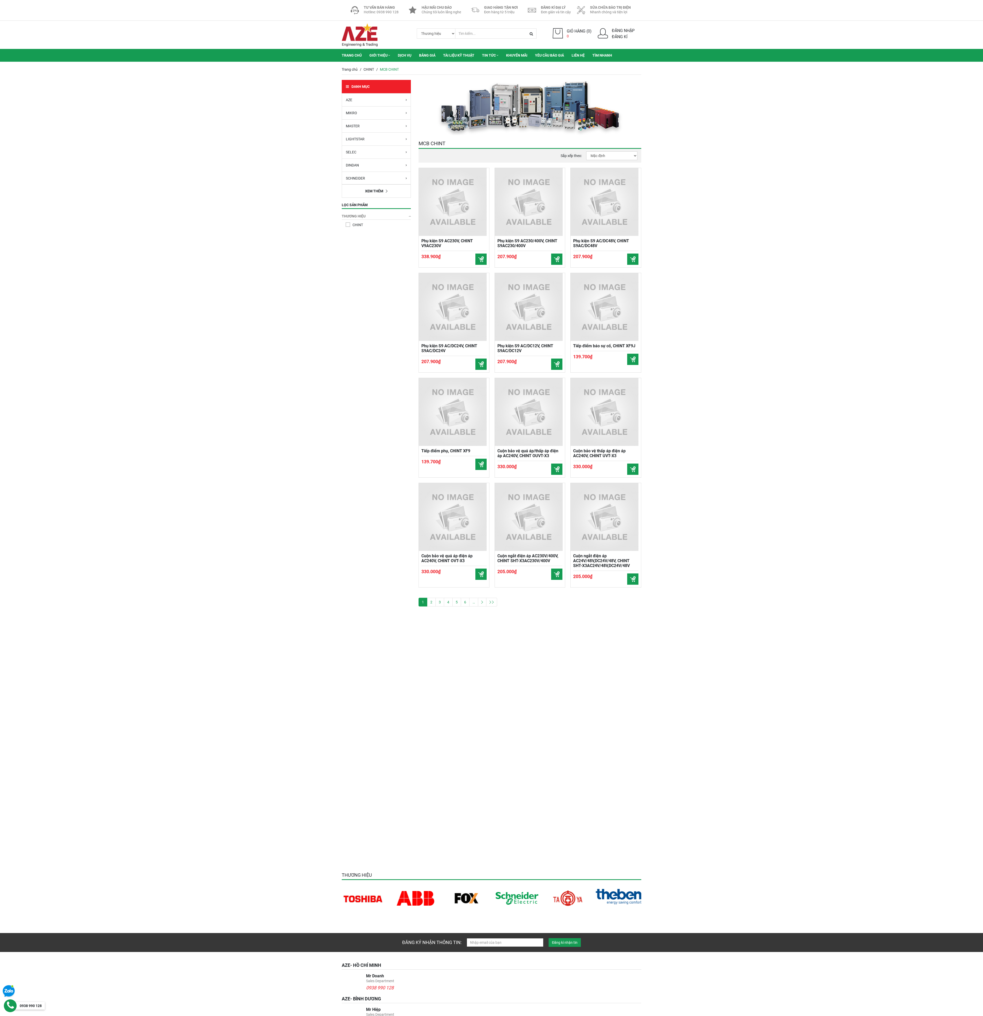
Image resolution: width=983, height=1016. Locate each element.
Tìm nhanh (602, 55)
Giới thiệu (378, 55)
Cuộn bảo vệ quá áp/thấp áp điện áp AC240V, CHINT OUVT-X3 (527, 453)
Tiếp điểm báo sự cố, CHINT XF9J (604, 345)
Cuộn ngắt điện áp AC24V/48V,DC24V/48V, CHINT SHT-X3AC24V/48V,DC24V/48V (601, 560)
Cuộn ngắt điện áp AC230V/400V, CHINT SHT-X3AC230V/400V (527, 558)
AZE (349, 100)
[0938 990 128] (10, 1005)
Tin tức (489, 55)
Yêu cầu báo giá (549, 55)
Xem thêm (374, 191)
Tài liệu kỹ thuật (458, 55)
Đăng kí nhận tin (565, 942)
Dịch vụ (404, 55)
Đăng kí (619, 36)
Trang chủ (352, 55)
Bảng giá (427, 55)
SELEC (351, 152)
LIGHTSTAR (355, 139)
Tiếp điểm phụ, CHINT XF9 (445, 450)
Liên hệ (578, 55)
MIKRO (351, 113)
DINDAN (352, 165)
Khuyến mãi (516, 55)
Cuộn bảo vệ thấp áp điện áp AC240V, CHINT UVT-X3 (599, 453)
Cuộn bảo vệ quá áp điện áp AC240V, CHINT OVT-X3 (447, 558)
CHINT (369, 69)
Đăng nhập (623, 30)
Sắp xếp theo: (571, 156)
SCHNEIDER (355, 178)
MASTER (353, 126)
